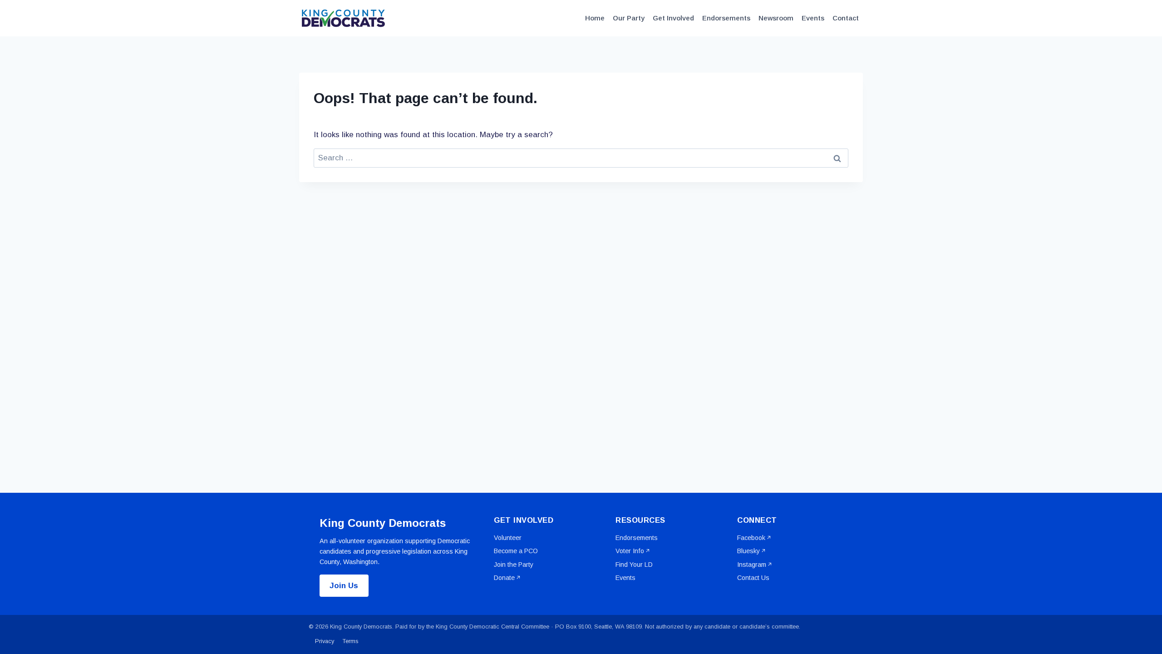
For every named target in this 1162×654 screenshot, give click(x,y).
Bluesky (748, 551)
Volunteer (508, 537)
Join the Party (513, 564)
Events (813, 18)
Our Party (629, 18)
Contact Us (753, 577)
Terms (351, 641)
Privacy (324, 641)
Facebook (751, 537)
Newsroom (775, 18)
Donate (504, 577)
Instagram (751, 564)
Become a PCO (516, 551)
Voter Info (629, 551)
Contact (845, 18)
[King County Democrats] (344, 18)
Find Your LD (634, 564)
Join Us (344, 585)
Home (595, 18)
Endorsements (726, 18)
